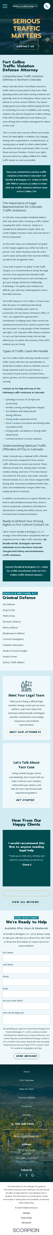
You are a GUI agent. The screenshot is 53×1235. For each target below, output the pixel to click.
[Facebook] (20, 1175)
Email (5, 988)
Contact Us (25, 46)
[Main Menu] (5, 6)
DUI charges (42, 136)
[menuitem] (25, 604)
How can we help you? (13, 1012)
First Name (8, 952)
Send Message (26, 1056)
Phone (6, 976)
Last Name (8, 964)
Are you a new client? (13, 1000)
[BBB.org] (26, 1175)
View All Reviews (25, 902)
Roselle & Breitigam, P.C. (29, 531)
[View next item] (40, 894)
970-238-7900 (24, 1124)
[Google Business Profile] (32, 1175)
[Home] (25, 6)
